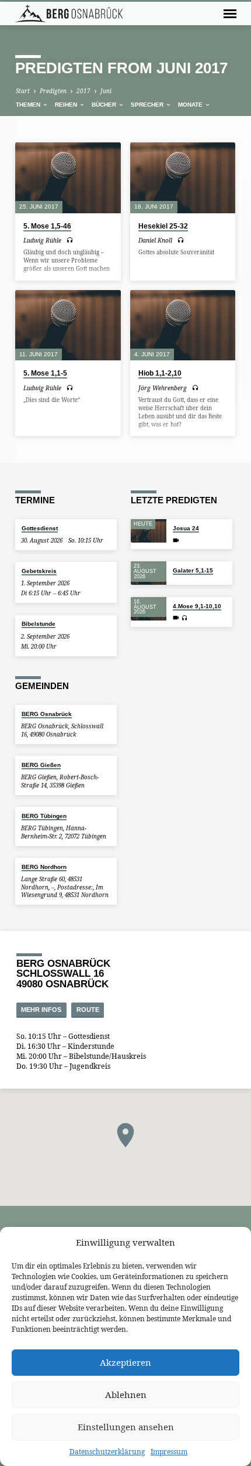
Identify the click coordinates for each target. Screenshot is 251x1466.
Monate (191, 104)
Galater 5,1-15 (193, 570)
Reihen (67, 104)
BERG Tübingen (44, 816)
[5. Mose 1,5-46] (68, 177)
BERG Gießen (41, 765)
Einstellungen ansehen (126, 1427)
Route (87, 1009)
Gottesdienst (40, 528)
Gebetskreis (39, 571)
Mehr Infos (41, 1009)
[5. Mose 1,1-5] (68, 325)
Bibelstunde (38, 624)
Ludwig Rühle (42, 240)
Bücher (105, 104)
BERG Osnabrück (47, 714)
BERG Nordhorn (44, 867)
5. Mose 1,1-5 (45, 373)
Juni (105, 91)
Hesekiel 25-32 (163, 226)
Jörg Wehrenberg (162, 388)
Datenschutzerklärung (107, 1452)
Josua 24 (186, 528)
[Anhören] (70, 240)
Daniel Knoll (155, 240)
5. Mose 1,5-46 (47, 226)
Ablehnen (126, 1394)
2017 (83, 91)
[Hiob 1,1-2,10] (183, 325)
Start (23, 91)
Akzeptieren (125, 1362)
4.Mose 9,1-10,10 (197, 606)
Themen (29, 104)
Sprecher (148, 104)
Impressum (169, 1452)
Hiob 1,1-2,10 (160, 373)
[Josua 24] (148, 531)
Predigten (53, 91)
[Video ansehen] (176, 540)
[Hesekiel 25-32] (183, 177)
